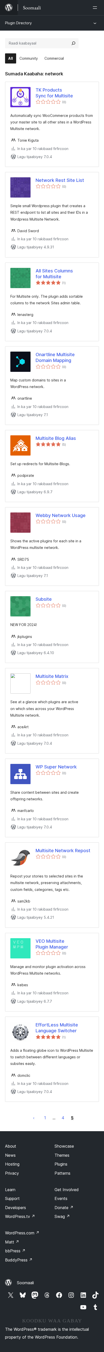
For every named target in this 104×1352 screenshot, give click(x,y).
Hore (34, 1118)
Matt (12, 1241)
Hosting (12, 1164)
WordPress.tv (20, 1216)
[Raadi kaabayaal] (73, 43)
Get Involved (67, 1189)
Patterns (62, 1173)
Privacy (12, 1173)
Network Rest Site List (60, 180)
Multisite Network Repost (63, 850)
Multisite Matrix (52, 676)
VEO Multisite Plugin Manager (52, 944)
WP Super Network (56, 766)
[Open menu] (96, 7)
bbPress (15, 1250)
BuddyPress (19, 1259)
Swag (62, 1216)
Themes (62, 1155)
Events (61, 1198)
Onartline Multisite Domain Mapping (55, 357)
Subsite (44, 599)
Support (12, 1198)
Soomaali (25, 1282)
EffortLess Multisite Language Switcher (57, 1027)
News (10, 1155)
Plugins (61, 1164)
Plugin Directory (18, 23)
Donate (64, 1207)
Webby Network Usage (61, 515)
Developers (15, 1207)
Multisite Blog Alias (56, 438)
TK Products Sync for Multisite (54, 92)
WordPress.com (22, 1232)
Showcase (64, 1146)
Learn (10, 1189)
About (10, 1146)
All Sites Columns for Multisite (54, 273)
